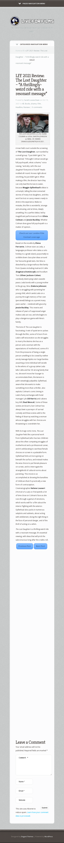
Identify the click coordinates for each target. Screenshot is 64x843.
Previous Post (24, 546)
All (23, 51)
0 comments (37, 107)
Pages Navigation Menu (34, 4)
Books (27, 104)
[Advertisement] (40, 65)
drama (34, 104)
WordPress (49, 837)
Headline (19, 107)
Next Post (40, 546)
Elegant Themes (27, 837)
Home (18, 51)
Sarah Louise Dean (31, 100)
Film (39, 104)
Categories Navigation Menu (34, 44)
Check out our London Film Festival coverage (31, 235)
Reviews (27, 107)
